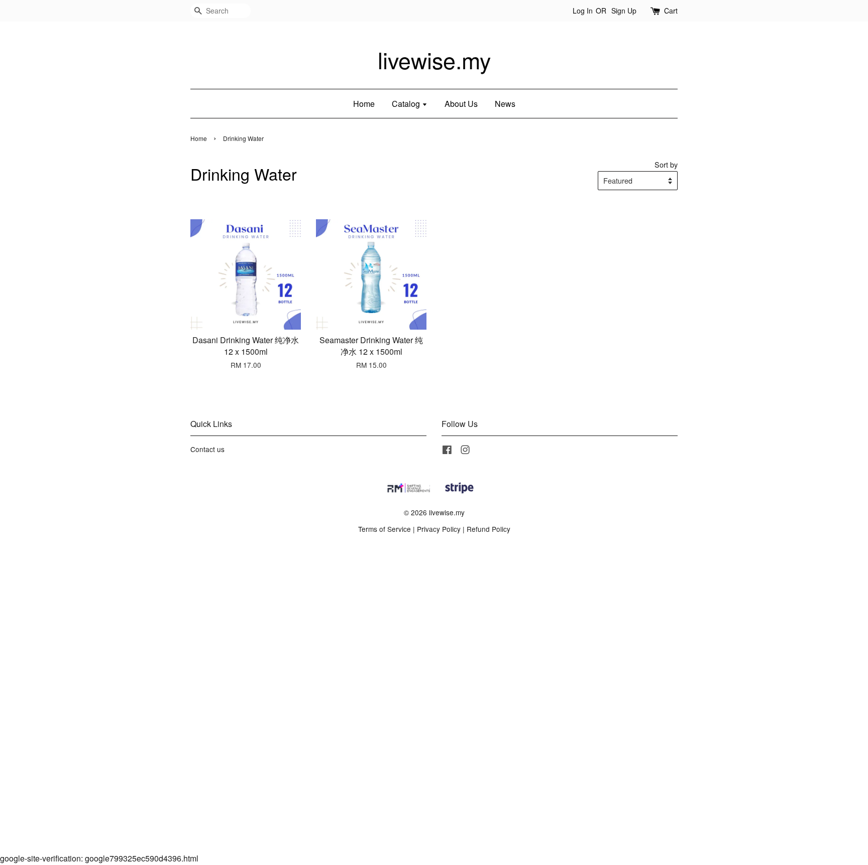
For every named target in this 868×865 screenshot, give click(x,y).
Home (364, 103)
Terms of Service (384, 529)
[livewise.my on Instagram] (465, 451)
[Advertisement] (301, 700)
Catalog (407, 103)
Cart (671, 11)
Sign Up (623, 11)
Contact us (207, 449)
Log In (583, 11)
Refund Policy (488, 529)
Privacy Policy (439, 529)
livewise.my (434, 60)
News (505, 103)
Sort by (666, 164)
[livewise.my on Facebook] (447, 451)
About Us (461, 103)
